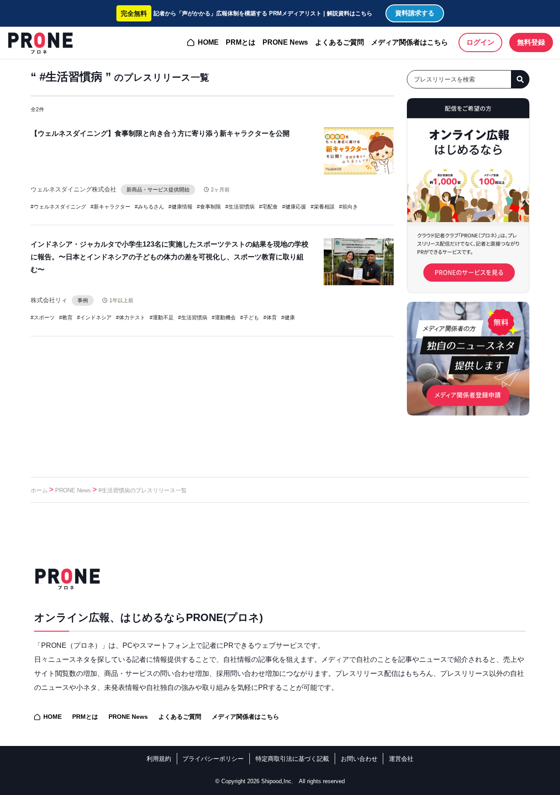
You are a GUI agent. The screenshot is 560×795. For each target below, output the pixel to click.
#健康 (288, 317)
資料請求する (414, 13)
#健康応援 (294, 207)
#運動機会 (224, 317)
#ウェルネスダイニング (58, 207)
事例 (82, 300)
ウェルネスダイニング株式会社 (73, 189)
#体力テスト (130, 317)
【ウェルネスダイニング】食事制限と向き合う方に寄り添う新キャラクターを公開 (160, 133)
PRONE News (285, 42)
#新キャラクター (110, 207)
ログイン (480, 42)
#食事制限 (209, 207)
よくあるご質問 (339, 42)
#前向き (348, 207)
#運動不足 (162, 317)
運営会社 (401, 758)
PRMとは (241, 42)
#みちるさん (149, 207)
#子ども (249, 317)
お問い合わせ (359, 758)
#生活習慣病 (240, 207)
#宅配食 (268, 207)
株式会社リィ (49, 300)
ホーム (39, 490)
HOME (208, 42)
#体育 (270, 317)
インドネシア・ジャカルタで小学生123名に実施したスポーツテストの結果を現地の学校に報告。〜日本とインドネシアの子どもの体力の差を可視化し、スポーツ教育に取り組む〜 (169, 256)
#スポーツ (43, 317)
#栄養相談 (323, 207)
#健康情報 (180, 207)
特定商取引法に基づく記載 (292, 758)
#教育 (66, 317)
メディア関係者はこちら (409, 42)
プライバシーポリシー (213, 758)
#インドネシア (94, 317)
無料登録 (531, 42)
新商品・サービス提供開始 (157, 190)
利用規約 (159, 758)
